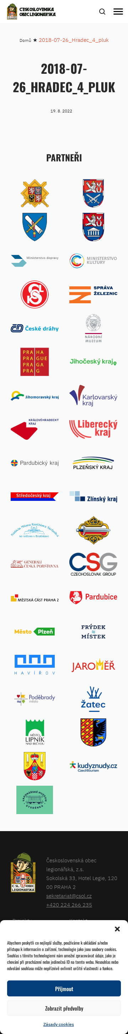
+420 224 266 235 (69, 904)
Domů (25, 40)
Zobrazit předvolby (64, 1008)
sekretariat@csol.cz (69, 895)
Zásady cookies (58, 1024)
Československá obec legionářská (38, 12)
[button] (117, 929)
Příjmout (64, 988)
